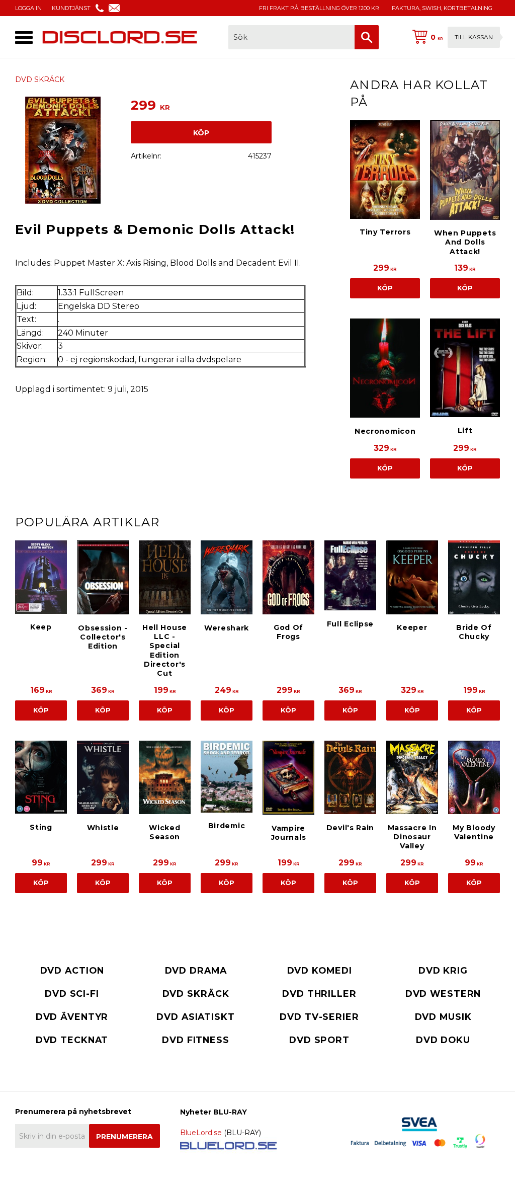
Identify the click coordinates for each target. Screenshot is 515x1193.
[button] (24, 37)
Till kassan (474, 37)
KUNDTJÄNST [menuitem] (71, 8)
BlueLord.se (201, 1132)
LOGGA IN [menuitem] (28, 8)
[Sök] (367, 37)
